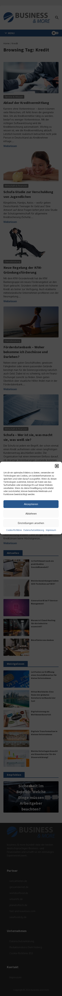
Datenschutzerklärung (33, 530)
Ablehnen (31, 513)
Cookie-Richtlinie (14, 530)
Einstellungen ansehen (31, 523)
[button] (57, 466)
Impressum (51, 530)
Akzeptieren (31, 504)
